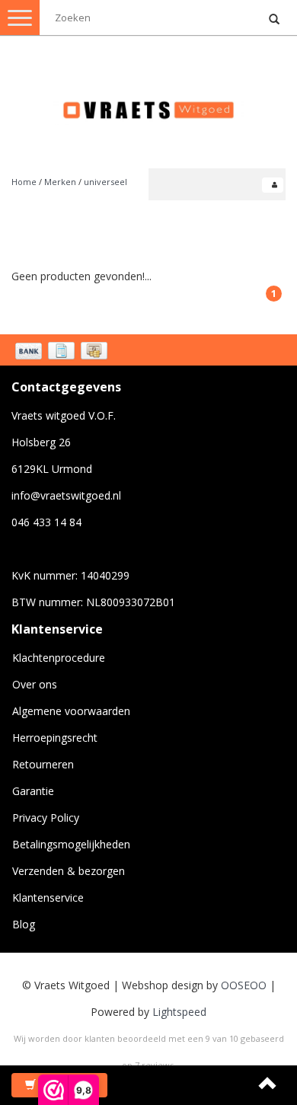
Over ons (34, 684)
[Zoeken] (274, 19)
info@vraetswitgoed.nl (66, 495)
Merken (60, 181)
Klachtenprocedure (58, 657)
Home (24, 181)
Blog (23, 924)
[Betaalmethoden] (62, 352)
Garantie (33, 791)
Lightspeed (179, 1011)
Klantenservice (48, 897)
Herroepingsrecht (54, 737)
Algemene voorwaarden (71, 711)
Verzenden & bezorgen (68, 871)
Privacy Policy (45, 817)
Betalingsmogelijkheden (71, 844)
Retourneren (43, 764)
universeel (105, 181)
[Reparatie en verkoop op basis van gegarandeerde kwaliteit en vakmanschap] (148, 103)
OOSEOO (244, 985)
